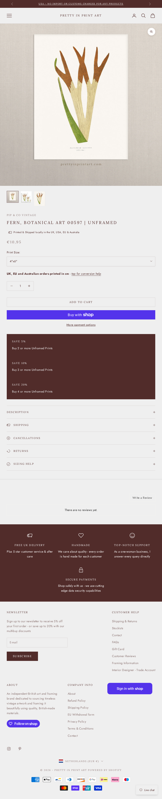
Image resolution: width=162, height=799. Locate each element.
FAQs (115, 642)
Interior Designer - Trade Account (133, 670)
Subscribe (22, 656)
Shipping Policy (78, 707)
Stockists (117, 628)
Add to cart (81, 302)
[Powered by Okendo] (26, 499)
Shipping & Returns (124, 621)
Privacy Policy (77, 721)
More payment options (81, 325)
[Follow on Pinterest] (20, 749)
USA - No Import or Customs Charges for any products (81, 3)
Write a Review (142, 498)
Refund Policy (77, 700)
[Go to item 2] (26, 197)
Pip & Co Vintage (21, 215)
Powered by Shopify (105, 770)
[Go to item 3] (40, 198)
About (71, 694)
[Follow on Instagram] (9, 749)
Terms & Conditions (80, 728)
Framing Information (125, 663)
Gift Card (118, 649)
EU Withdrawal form (81, 714)
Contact (117, 635)
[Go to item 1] (13, 197)
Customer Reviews (124, 656)
